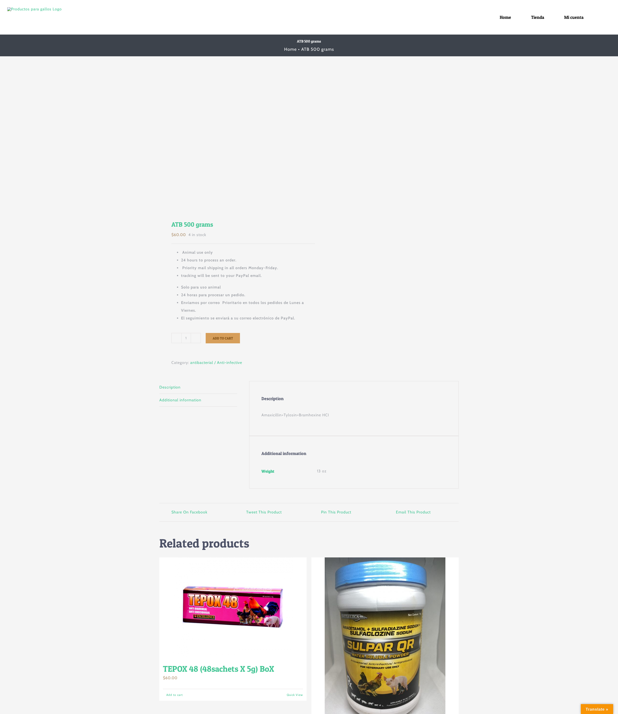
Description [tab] (170, 387)
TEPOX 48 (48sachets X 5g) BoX (218, 669)
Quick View (295, 695)
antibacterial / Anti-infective (216, 362)
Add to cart (223, 338)
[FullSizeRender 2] (231, 142)
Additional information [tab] (180, 400)
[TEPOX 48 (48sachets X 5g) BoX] (233, 608)
